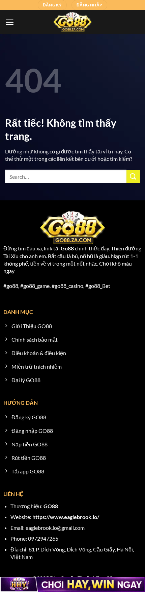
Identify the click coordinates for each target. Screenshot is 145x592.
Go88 (67, 248)
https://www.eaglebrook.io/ (65, 517)
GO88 (51, 506)
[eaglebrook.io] (72, 22)
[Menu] (9, 22)
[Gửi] (133, 176)
